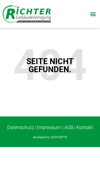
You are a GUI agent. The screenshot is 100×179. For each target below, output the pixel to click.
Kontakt (85, 127)
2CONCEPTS (59, 137)
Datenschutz (20, 127)
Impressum (49, 127)
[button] (93, 13)
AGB (68, 127)
